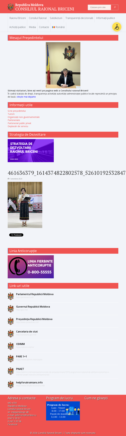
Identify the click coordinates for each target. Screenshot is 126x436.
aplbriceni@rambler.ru (25, 415)
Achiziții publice (17, 27)
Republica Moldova (29, 5)
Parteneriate (14, 120)
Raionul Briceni (17, 18)
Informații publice (105, 18)
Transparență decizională (79, 18)
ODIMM (20, 344)
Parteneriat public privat (19, 123)
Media (32, 27)
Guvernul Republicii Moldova (33, 306)
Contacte (44, 27)
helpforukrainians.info (29, 382)
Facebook (13, 424)
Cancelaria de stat (27, 331)
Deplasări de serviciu (18, 126)
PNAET (20, 369)
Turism (11, 113)
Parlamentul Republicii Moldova (34, 294)
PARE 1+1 (21, 356)
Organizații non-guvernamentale (24, 117)
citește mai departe (26, 96)
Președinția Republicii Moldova (34, 319)
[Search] (115, 7)
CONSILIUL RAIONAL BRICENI (44, 9)
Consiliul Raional (38, 18)
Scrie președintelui (17, 110)
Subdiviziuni (56, 18)
